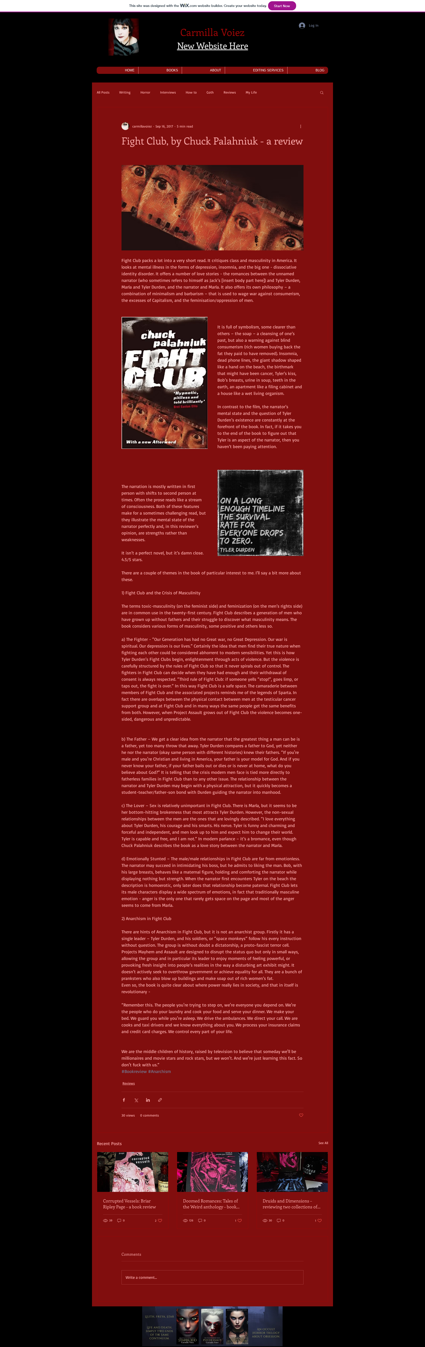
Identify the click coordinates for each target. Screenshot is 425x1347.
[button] (160, 70)
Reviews (230, 92)
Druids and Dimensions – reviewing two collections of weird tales (290, 1204)
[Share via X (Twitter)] (136, 1100)
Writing (125, 92)
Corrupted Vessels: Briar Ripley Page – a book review (129, 1204)
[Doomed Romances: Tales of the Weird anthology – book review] (212, 1172)
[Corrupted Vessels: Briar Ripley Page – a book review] (132, 1172)
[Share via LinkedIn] (148, 1100)
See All (323, 1143)
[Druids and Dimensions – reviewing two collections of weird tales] (292, 1172)
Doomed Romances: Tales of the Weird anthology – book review (210, 1204)
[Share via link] (160, 1100)
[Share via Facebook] (123, 1100)
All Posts (103, 92)
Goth (210, 92)
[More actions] (301, 126)
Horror (145, 92)
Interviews (168, 92)
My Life (251, 92)
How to (191, 92)
